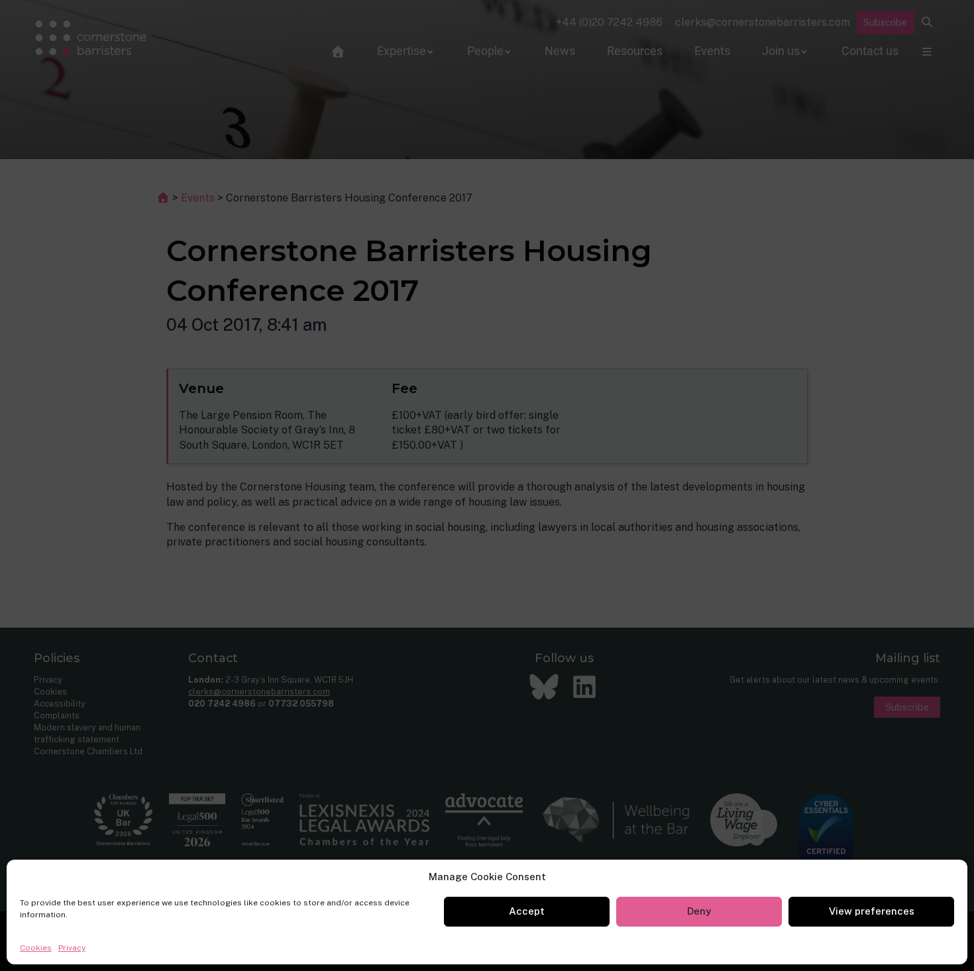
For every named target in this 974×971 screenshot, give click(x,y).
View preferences (871, 911)
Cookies (36, 947)
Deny (699, 911)
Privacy (71, 947)
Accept (527, 911)
